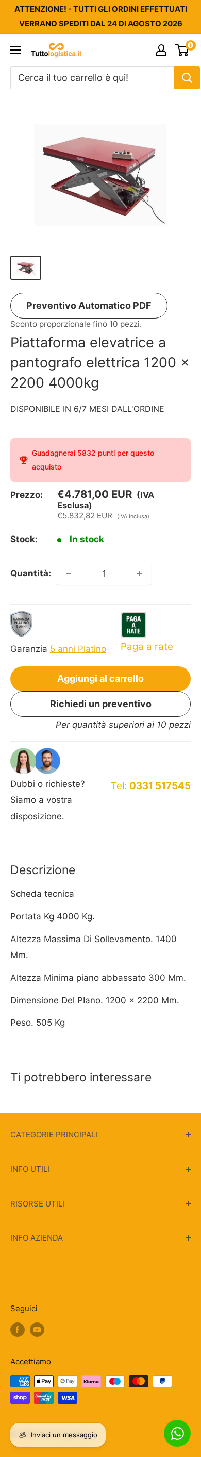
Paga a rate (147, 646)
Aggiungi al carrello (100, 678)
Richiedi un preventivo (101, 703)
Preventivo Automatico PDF (89, 305)
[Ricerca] (187, 77)
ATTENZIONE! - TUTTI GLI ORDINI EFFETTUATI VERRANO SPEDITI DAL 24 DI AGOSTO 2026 (100, 16)
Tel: (151, 786)
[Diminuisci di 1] (68, 573)
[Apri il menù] (15, 50)
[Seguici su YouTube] (37, 1329)
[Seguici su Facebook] (17, 1329)
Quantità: (30, 573)
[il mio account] (161, 50)
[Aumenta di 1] (139, 573)
